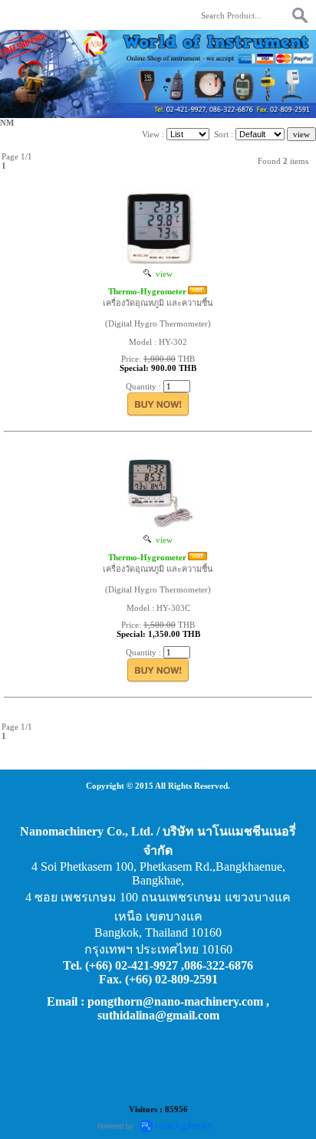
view (162, 273)
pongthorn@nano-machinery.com (175, 1001)
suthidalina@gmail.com (158, 1015)
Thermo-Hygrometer (147, 291)
